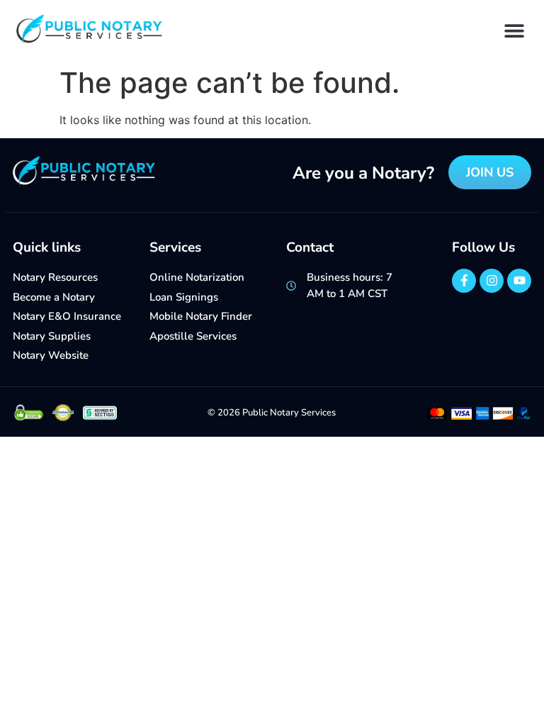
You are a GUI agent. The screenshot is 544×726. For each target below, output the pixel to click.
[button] (514, 30)
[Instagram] (492, 281)
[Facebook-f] (464, 281)
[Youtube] (519, 281)
